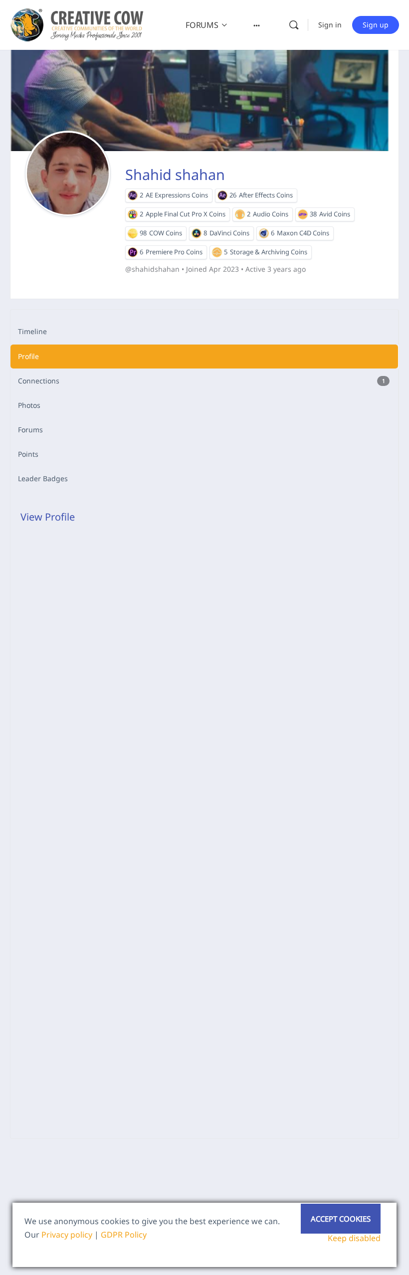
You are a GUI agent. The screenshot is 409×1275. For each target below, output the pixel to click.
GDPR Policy (124, 1234)
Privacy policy (66, 1234)
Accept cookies (341, 1219)
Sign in (330, 24)
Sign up (376, 24)
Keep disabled (354, 1238)
